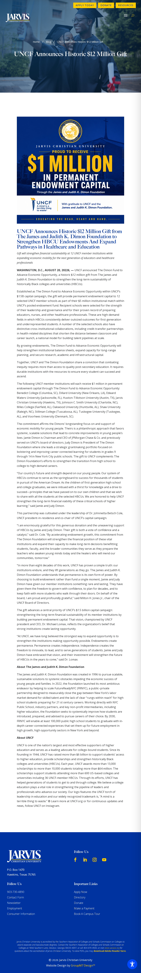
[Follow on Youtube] (104, 860)
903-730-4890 (15, 892)
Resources (125, 5)
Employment (14, 908)
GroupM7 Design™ (83, 965)
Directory (79, 897)
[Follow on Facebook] (75, 860)
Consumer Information (21, 914)
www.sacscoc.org (112, 947)
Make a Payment (84, 908)
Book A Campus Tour (87, 914)
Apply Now (80, 892)
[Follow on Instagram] (94, 860)
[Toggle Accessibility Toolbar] (132, 964)
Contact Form (15, 897)
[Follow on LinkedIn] (85, 860)
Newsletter (14, 903)
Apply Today (85, 5)
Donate (106, 5)
